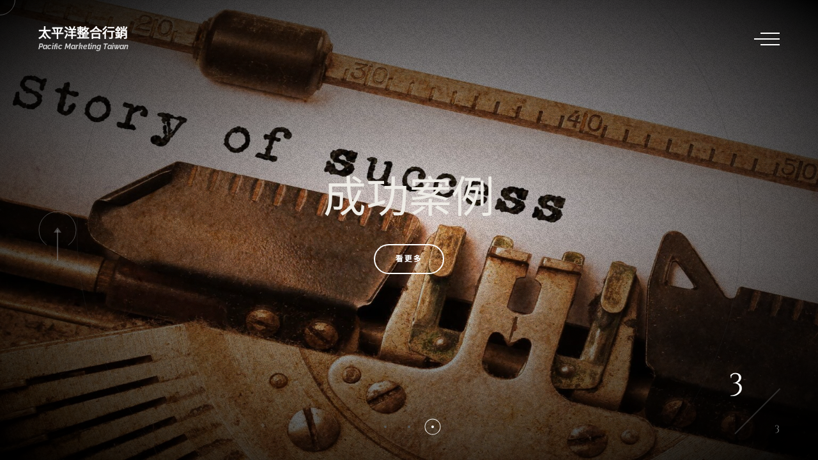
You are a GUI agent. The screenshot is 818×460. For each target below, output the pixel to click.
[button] (386, 426)
